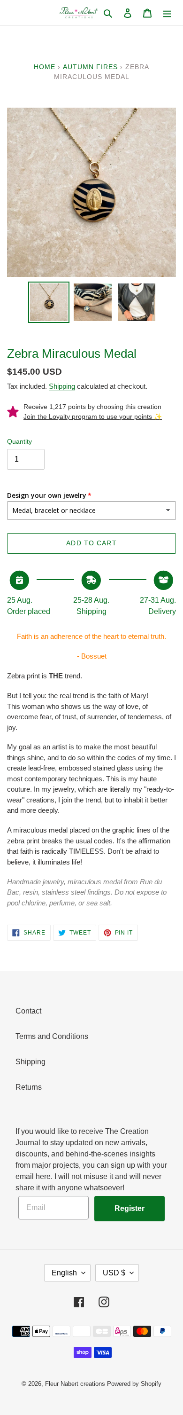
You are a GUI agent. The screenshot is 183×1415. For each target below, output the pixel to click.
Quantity (19, 441)
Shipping (62, 386)
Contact (28, 1011)
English (64, 1273)
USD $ (114, 1273)
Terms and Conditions (51, 1036)
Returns (28, 1087)
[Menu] (167, 12)
